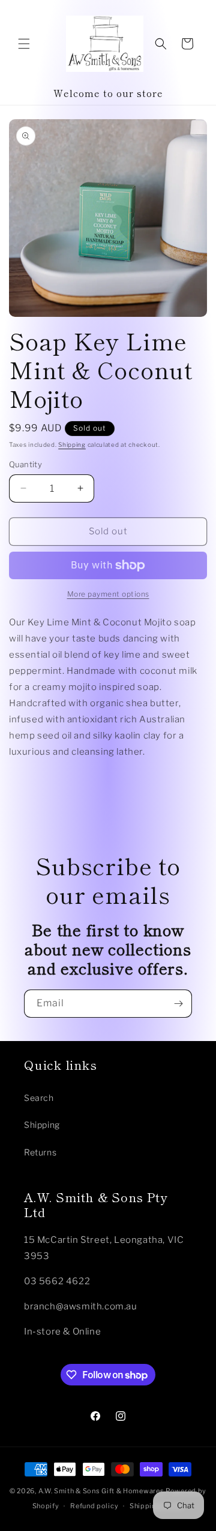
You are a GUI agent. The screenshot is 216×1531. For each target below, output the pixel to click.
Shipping (72, 444)
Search (39, 1098)
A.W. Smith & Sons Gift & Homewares (101, 1491)
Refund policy (94, 1506)
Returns (40, 1152)
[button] (24, 44)
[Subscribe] (178, 1004)
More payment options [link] (108, 593)
